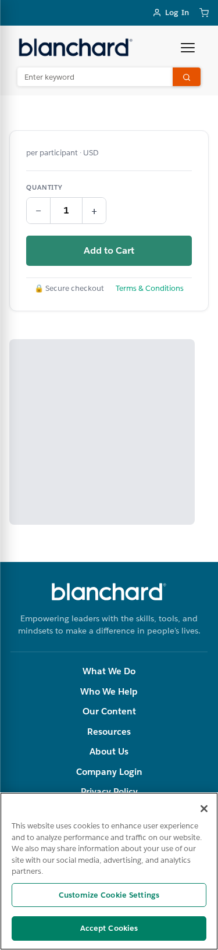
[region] (109, 871)
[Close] (204, 808)
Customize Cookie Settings (109, 895)
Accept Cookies (109, 928)
